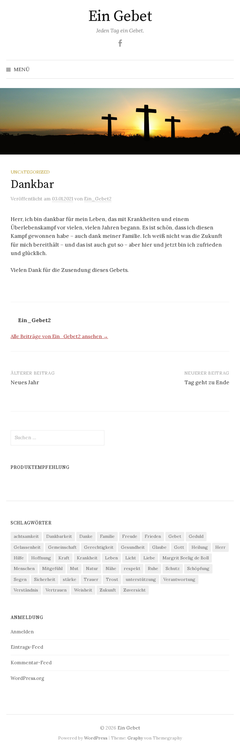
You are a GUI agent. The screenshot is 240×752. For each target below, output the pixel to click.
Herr (220, 547)
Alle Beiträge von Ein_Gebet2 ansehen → (59, 336)
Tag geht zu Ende (207, 382)
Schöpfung (198, 568)
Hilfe (19, 558)
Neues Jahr (25, 382)
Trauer (91, 579)
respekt (132, 568)
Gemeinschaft (62, 547)
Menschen (24, 568)
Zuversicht (134, 590)
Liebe (149, 558)
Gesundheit (133, 547)
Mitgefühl (52, 568)
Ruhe (153, 568)
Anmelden (22, 632)
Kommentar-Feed (31, 663)
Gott (179, 547)
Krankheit (87, 558)
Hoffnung (41, 558)
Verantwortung (179, 579)
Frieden (153, 536)
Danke (85, 536)
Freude (129, 536)
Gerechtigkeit (98, 547)
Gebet (174, 536)
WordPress (96, 738)
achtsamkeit (26, 536)
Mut (74, 568)
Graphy (135, 738)
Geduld (196, 536)
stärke (69, 579)
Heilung (200, 547)
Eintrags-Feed (27, 647)
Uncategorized (30, 172)
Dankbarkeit (59, 536)
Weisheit (83, 590)
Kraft (63, 558)
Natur (92, 568)
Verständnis (26, 590)
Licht (130, 558)
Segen (20, 579)
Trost (112, 579)
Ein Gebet (120, 16)
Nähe (111, 568)
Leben (111, 558)
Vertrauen (56, 590)
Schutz (173, 568)
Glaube (159, 547)
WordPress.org (27, 678)
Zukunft (108, 590)
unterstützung (141, 579)
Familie (107, 536)
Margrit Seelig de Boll (185, 558)
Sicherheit (44, 579)
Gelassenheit (27, 547)
